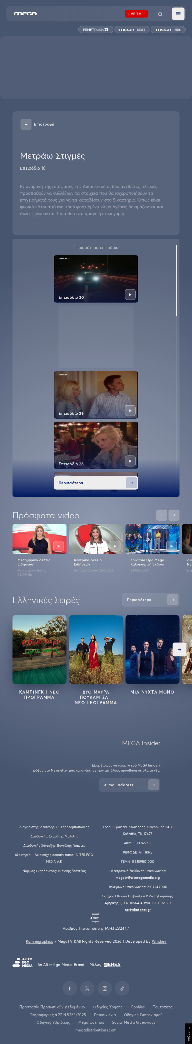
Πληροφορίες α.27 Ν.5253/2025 (58, 1014)
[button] (178, 14)
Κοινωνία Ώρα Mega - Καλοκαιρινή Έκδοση (148, 562)
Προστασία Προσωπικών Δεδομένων (52, 1007)
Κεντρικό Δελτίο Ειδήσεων (88, 562)
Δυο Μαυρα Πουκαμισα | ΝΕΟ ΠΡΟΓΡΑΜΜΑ (96, 697)
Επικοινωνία (105, 1014)
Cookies (138, 1007)
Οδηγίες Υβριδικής (53, 1022)
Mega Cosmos (91, 1022)
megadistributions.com (96, 1030)
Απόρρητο (188, 1033)
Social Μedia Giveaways (134, 1022)
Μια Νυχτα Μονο (152, 692)
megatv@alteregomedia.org (138, 878)
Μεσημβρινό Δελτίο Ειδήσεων (34, 562)
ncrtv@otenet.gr (138, 910)
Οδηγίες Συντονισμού (143, 1014)
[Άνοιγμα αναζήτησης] (160, 14)
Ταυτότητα (163, 1007)
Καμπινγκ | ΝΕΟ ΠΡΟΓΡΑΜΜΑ (39, 694)
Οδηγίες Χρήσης (107, 1007)
